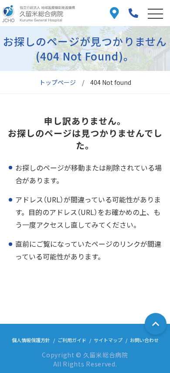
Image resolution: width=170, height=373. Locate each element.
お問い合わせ (144, 339)
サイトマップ (108, 339)
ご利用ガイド (72, 339)
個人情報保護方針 (31, 339)
